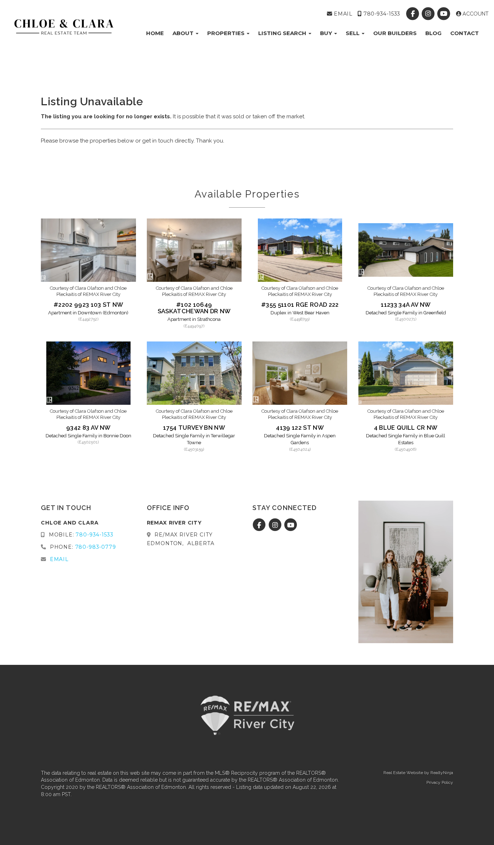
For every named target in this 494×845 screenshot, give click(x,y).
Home (155, 33)
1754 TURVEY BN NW (194, 427)
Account (475, 14)
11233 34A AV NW (405, 304)
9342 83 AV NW (88, 427)
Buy (326, 33)
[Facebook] (413, 14)
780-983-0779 (95, 547)
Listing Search (283, 33)
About (184, 33)
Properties (226, 33)
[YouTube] (444, 14)
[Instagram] (429, 14)
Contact (464, 33)
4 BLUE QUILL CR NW (406, 427)
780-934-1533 (381, 13)
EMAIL (342, 13)
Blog (433, 33)
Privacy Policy (439, 782)
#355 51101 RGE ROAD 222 (300, 304)
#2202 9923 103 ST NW (88, 304)
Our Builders (395, 33)
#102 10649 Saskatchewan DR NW (194, 308)
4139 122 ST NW (300, 427)
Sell (353, 33)
